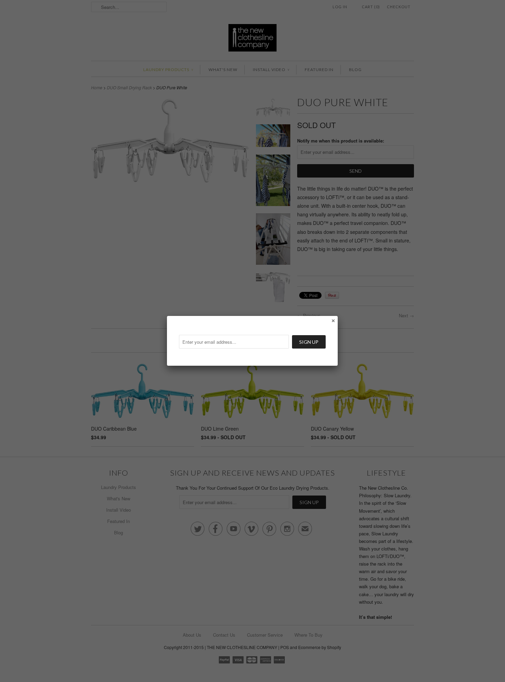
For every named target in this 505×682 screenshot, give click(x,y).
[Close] (333, 320)
